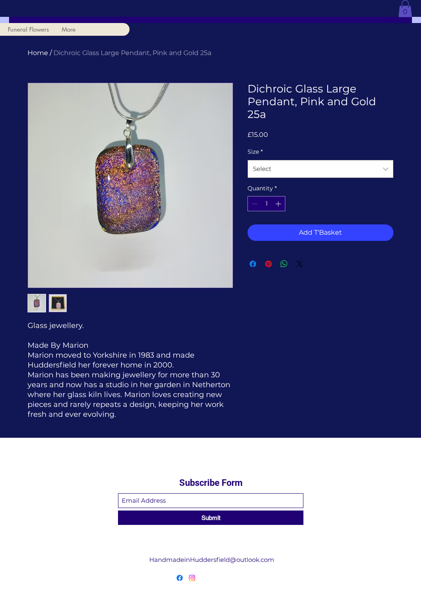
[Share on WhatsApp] (284, 264)
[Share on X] (300, 264)
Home (38, 53)
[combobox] (320, 169)
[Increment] (279, 203)
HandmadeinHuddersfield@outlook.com (211, 560)
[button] (405, 8)
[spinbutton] (266, 203)
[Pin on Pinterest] (268, 264)
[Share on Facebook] (253, 264)
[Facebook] (180, 578)
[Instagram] (192, 578)
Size (255, 151)
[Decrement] (254, 203)
